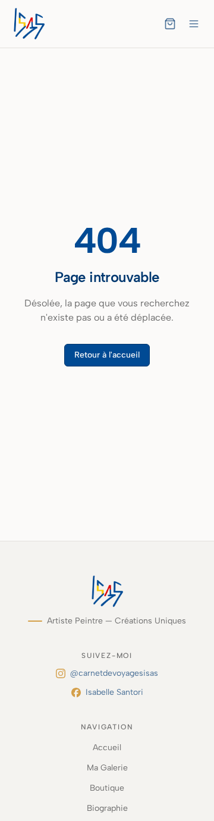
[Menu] (193, 24)
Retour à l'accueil (107, 355)
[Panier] (170, 24)
